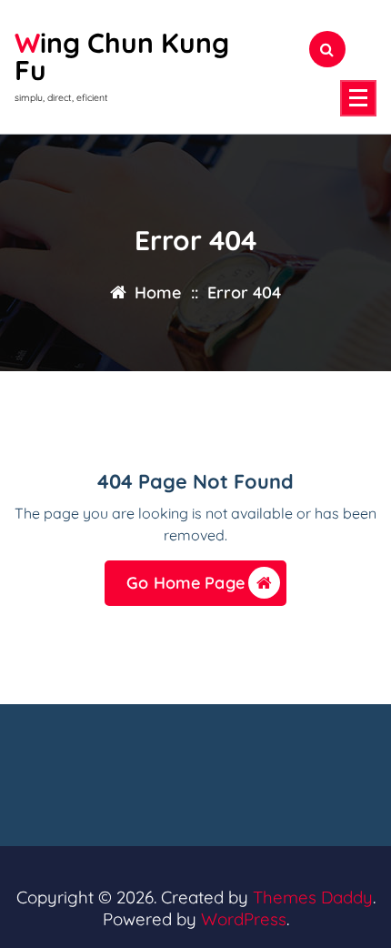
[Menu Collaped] (358, 98)
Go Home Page (185, 582)
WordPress (243, 919)
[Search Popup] (327, 49)
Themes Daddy (313, 897)
